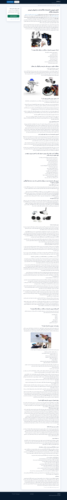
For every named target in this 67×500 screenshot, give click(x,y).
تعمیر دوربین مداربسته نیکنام (33, 14)
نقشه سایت (32, 493)
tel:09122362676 (10, 1)
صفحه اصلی (17, 1)
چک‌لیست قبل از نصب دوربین (14, 18)
